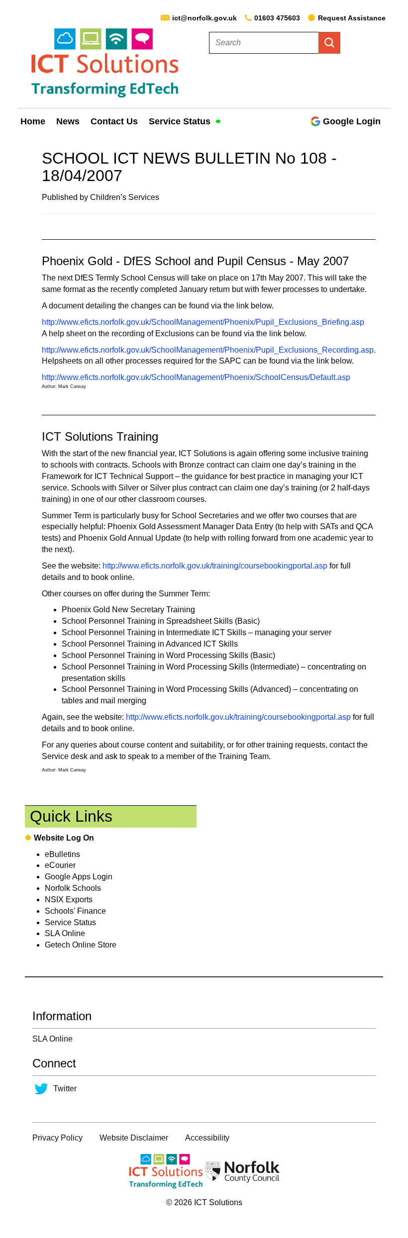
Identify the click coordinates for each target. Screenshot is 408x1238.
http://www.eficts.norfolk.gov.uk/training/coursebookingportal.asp (214, 566)
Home (32, 121)
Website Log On (64, 838)
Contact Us (114, 121)
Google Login (352, 121)
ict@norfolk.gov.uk (204, 18)
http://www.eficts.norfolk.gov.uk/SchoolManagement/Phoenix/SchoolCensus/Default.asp (196, 377)
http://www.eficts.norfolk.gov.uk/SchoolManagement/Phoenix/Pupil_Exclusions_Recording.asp (208, 350)
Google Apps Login (78, 876)
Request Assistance (352, 18)
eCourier (60, 865)
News (68, 121)
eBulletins (62, 854)
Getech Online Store (80, 945)
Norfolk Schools (73, 888)
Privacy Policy (57, 1138)
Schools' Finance (75, 911)
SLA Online (65, 933)
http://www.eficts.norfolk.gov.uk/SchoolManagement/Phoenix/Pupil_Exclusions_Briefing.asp (203, 322)
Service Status (181, 121)
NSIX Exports (69, 899)
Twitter (65, 1088)
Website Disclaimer (134, 1138)
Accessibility (207, 1138)
